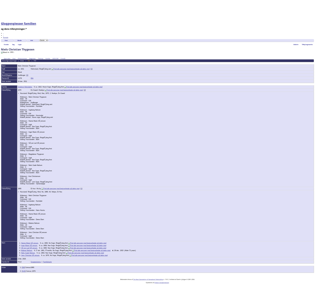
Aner (14, 58)
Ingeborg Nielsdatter (25, 87)
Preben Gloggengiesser (161, 282)
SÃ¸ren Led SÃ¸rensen (29, 248)
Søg (13, 44)
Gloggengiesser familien (18, 23)
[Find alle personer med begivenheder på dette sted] (71, 69)
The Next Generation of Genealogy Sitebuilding (148, 279)
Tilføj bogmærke (307, 44)
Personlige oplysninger (9, 61)
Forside (6, 44)
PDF (35, 61)
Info (31, 40)
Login (20, 44)
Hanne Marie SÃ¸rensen (29, 243)
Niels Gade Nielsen (28, 253)
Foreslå (63, 58)
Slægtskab (32, 58)
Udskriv (295, 44)
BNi (32, 78)
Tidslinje (40, 58)
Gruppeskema (36, 262)
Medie (19, 40)
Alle (29, 61)
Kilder (22, 61)
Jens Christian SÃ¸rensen (30, 255)
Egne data (7, 58)
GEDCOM (55, 58)
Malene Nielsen (26, 250)
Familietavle (47, 262)
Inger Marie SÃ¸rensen (29, 245)
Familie (48, 58)
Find (6, 40)
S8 (23, 267)
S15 (23, 271)
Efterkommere (22, 58)
